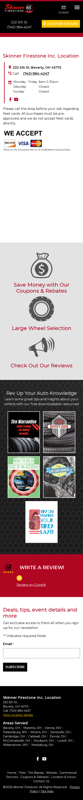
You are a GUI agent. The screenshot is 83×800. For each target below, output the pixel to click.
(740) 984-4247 (19, 27)
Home (11, 773)
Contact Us (41, 781)
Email (8, 644)
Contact (63, 12)
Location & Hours (62, 24)
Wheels (51, 773)
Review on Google (31, 585)
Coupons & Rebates (35, 777)
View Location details (18, 715)
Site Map (47, 791)
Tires (22, 773)
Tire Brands (36, 773)
